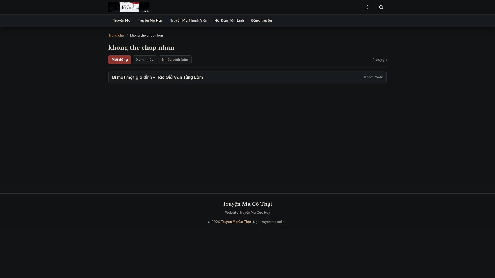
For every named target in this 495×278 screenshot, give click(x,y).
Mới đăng (120, 59)
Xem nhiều (145, 59)
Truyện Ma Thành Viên (188, 20)
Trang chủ (116, 35)
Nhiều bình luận (175, 59)
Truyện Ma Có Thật (247, 204)
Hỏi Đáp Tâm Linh (229, 20)
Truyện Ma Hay (150, 20)
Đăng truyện (261, 20)
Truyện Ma (121, 20)
